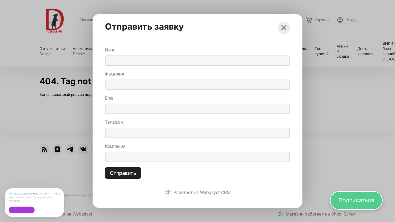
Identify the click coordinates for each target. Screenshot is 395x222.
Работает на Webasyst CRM (202, 192)
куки (34, 193)
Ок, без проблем (21, 209)
